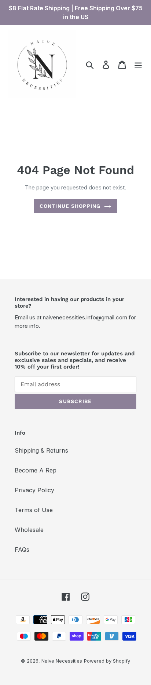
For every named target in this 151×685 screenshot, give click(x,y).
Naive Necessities (61, 661)
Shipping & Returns (41, 450)
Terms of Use (34, 510)
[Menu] (138, 64)
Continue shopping (70, 206)
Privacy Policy (34, 490)
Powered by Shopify (107, 661)
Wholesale (29, 529)
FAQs (22, 549)
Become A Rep (35, 470)
